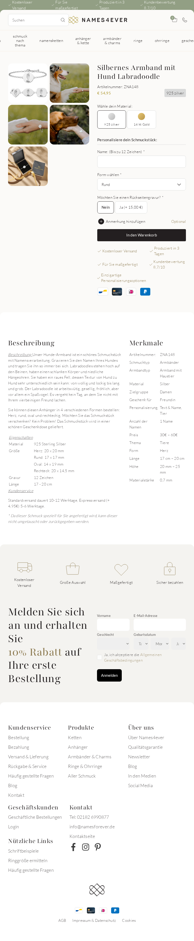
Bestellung (18, 737)
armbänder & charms (112, 40)
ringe (138, 40)
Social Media (140, 785)
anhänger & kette (83, 40)
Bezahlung (18, 747)
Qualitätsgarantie (145, 747)
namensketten (51, 40)
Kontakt (16, 795)
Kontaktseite (82, 836)
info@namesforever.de (92, 826)
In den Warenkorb (141, 235)
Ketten (75, 737)
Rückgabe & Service (27, 766)
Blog (12, 785)
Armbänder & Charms (89, 756)
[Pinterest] (98, 847)
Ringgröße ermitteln (27, 860)
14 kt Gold (142, 124)
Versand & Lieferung (28, 756)
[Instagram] (86, 847)
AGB (62, 920)
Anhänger (78, 747)
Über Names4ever (146, 737)
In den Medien (142, 776)
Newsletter (139, 756)
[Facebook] (73, 847)
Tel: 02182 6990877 (89, 817)
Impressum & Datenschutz (94, 920)
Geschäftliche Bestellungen (35, 817)
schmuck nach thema (20, 40)
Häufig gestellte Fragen (31, 776)
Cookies (129, 920)
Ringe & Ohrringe (85, 766)
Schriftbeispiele (23, 851)
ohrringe (162, 40)
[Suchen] (62, 20)
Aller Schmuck (82, 776)
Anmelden (109, 675)
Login (13, 826)
